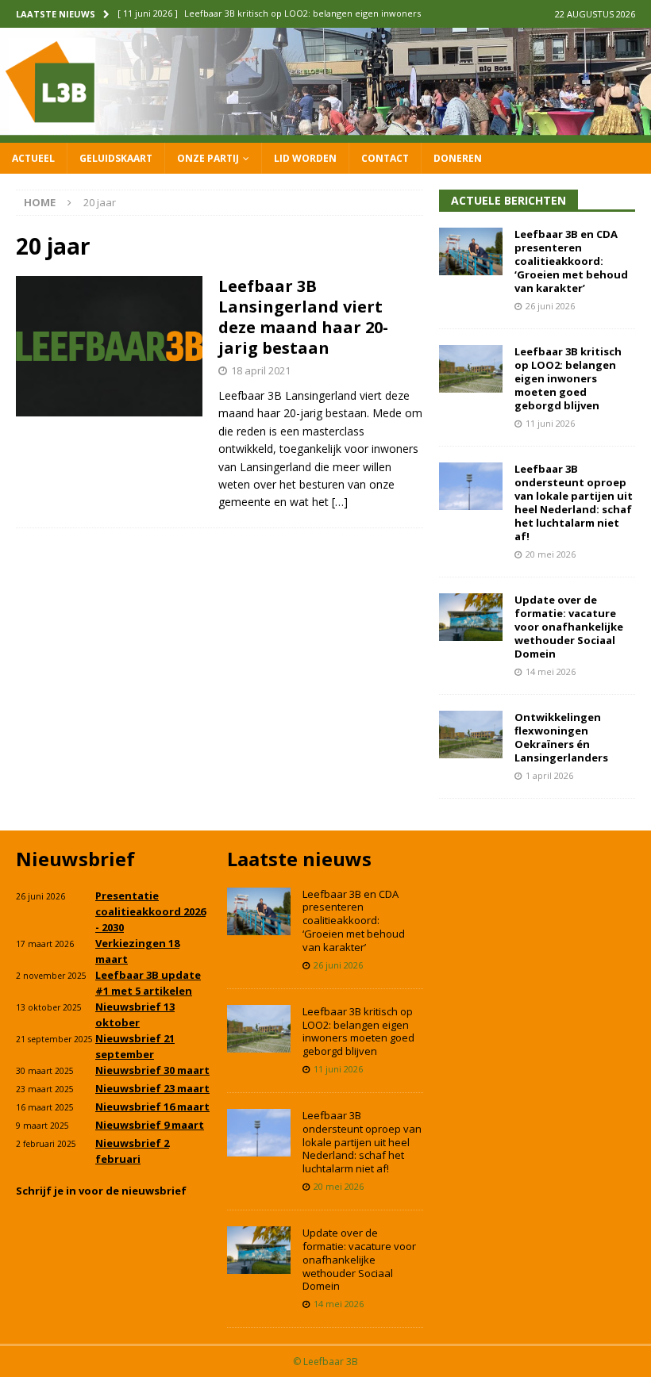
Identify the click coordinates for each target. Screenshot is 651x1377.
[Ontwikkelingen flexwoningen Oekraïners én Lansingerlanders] (471, 734)
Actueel (33, 158)
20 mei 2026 (551, 554)
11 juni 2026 (550, 423)
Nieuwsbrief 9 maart (149, 1125)
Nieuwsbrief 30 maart (152, 1070)
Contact (385, 158)
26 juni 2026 (550, 306)
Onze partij (208, 158)
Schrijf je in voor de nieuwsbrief (101, 1190)
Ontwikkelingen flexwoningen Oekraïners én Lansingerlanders (561, 737)
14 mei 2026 (551, 671)
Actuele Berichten (508, 200)
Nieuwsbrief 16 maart (152, 1106)
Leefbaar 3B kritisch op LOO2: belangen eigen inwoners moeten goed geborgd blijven (568, 378)
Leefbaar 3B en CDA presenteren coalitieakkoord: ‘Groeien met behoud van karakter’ (571, 261)
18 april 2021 (261, 370)
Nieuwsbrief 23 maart (152, 1088)
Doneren (457, 158)
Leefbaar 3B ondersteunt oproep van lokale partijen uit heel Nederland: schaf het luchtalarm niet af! (573, 502)
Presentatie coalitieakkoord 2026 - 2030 (150, 911)
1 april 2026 (549, 775)
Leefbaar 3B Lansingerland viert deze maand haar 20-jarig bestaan (303, 317)
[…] (340, 501)
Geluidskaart (115, 158)
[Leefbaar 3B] (325, 132)
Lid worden (305, 158)
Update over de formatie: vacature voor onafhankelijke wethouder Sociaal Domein (568, 627)
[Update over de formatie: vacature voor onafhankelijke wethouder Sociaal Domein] (471, 617)
